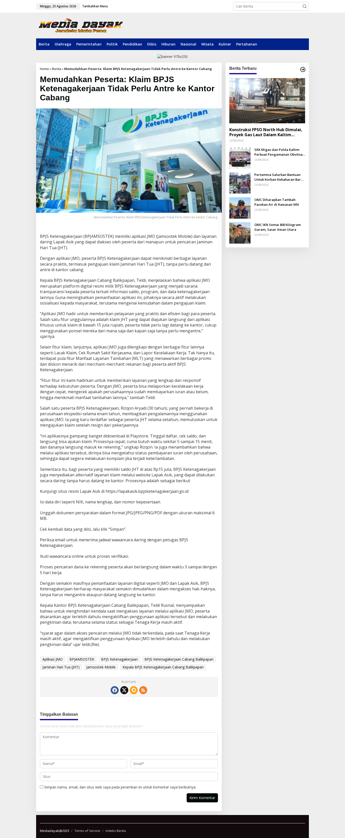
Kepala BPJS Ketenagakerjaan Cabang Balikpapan (163, 667)
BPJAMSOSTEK (81, 659)
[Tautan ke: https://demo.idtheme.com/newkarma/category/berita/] (303, 69)
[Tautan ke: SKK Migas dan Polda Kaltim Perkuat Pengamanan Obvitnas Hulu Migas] (240, 157)
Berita (56, 68)
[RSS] (143, 690)
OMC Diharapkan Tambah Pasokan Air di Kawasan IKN (276, 201)
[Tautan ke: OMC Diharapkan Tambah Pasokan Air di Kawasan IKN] (240, 207)
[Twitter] (124, 690)
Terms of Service (87, 830)
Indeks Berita (116, 830)
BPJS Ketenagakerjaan (119, 659)
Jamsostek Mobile (101, 667)
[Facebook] (115, 690)
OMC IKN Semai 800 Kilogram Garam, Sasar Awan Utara (277, 226)
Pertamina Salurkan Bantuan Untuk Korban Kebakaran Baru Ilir (278, 176)
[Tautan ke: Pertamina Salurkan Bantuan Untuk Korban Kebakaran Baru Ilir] (240, 182)
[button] (304, 6)
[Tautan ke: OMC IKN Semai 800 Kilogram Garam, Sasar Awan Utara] (240, 232)
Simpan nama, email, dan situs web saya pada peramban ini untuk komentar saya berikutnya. (120, 787)
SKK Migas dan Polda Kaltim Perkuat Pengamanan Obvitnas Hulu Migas (279, 151)
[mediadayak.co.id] (80, 25)
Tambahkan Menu (95, 6)
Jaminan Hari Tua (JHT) (61, 667)
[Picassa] (134, 690)
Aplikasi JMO (52, 659)
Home (44, 68)
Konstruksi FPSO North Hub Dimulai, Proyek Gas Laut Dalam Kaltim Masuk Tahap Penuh (265, 132)
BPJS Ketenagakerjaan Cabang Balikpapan (178, 659)
